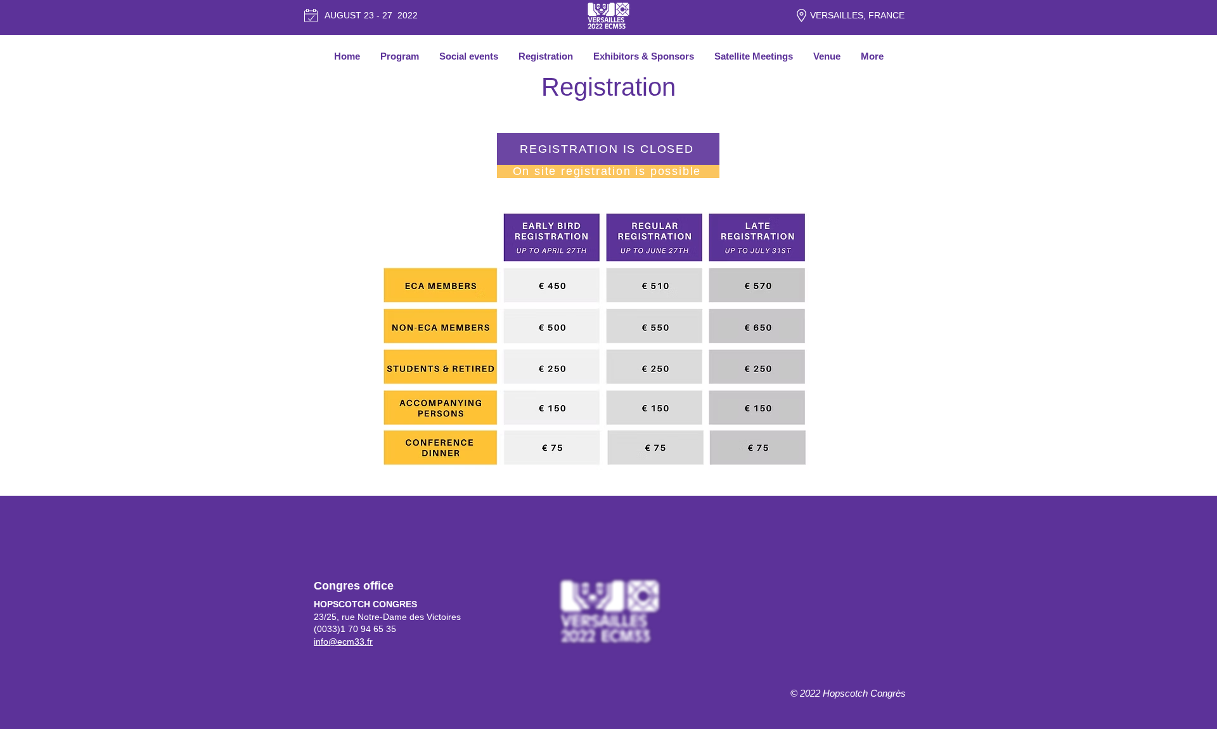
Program (399, 56)
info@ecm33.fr (343, 641)
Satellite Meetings (753, 56)
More (872, 56)
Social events (468, 56)
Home (347, 56)
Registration (545, 56)
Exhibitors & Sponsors (643, 56)
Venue (826, 56)
